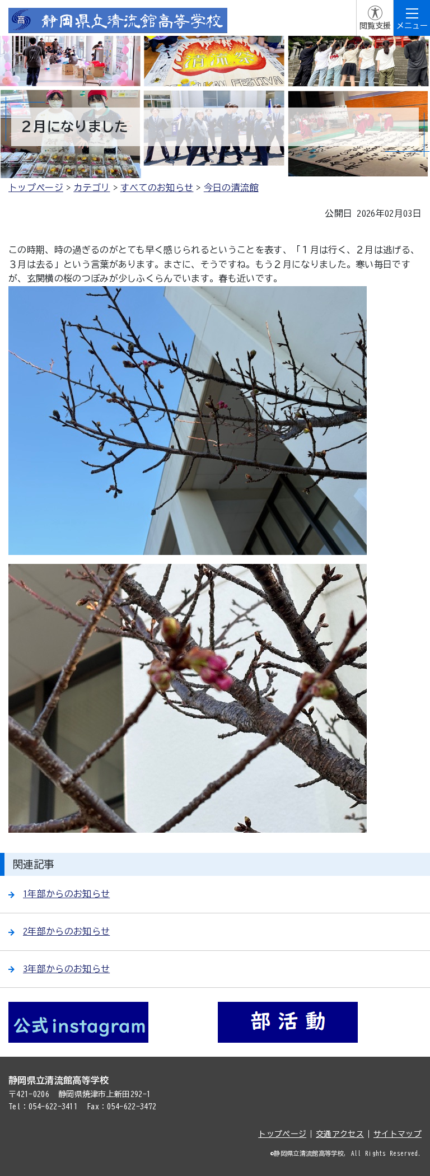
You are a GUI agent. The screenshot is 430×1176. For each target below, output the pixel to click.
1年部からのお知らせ (66, 893)
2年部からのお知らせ (66, 931)
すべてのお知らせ (157, 187)
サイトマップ (397, 1134)
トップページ (35, 187)
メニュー (412, 26)
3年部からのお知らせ (66, 968)
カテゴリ (91, 187)
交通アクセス (340, 1134)
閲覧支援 (375, 26)
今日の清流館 (231, 187)
